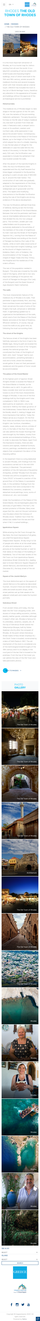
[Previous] (6, 45)
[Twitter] (22, 1304)
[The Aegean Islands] (30, 4)
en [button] (10, 4)
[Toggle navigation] (4, 4)
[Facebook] (11, 1304)
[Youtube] (28, 1304)
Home (6, 24)
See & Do (5, 1248)
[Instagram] (17, 1304)
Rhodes (14, 24)
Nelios (24, 1319)
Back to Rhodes (12, 670)
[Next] (34, 45)
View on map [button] (20, 32)
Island (5, 1255)
